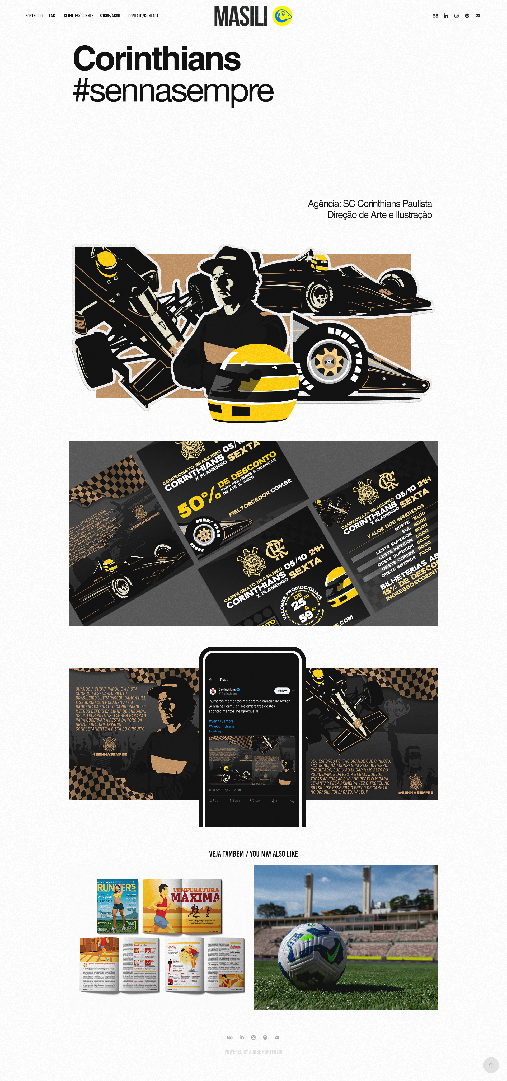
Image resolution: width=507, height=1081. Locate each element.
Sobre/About (111, 15)
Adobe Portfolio (266, 1052)
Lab (52, 15)
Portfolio (34, 15)
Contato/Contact (143, 15)
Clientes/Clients (78, 15)
